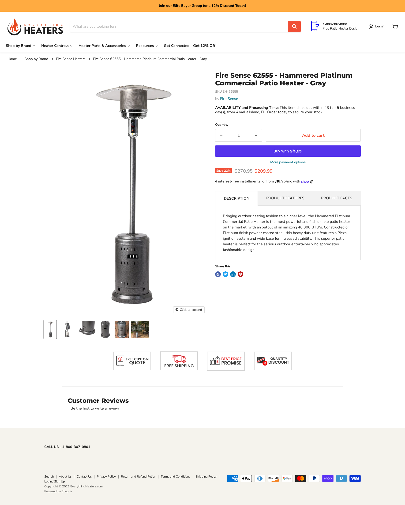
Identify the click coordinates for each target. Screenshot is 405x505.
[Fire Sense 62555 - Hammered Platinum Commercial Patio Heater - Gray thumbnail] (50, 329)
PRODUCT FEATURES (285, 198)
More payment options (288, 162)
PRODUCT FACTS (336, 198)
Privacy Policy (106, 477)
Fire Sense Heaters (70, 59)
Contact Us (84, 477)
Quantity (221, 125)
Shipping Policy (206, 477)
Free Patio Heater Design (341, 28)
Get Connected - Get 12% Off (189, 45)
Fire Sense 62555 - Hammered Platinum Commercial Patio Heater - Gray (150, 59)
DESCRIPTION (236, 198)
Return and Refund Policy (138, 477)
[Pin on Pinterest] (240, 274)
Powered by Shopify (58, 491)
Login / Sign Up (54, 481)
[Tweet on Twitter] (225, 274)
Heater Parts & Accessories (103, 45)
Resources (145, 45)
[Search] (294, 26)
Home (12, 59)
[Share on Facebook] (218, 274)
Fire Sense (229, 98)
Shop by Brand (19, 45)
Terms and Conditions (175, 477)
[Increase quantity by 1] (256, 135)
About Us (65, 477)
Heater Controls (55, 45)
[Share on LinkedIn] (233, 274)
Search (49, 477)
